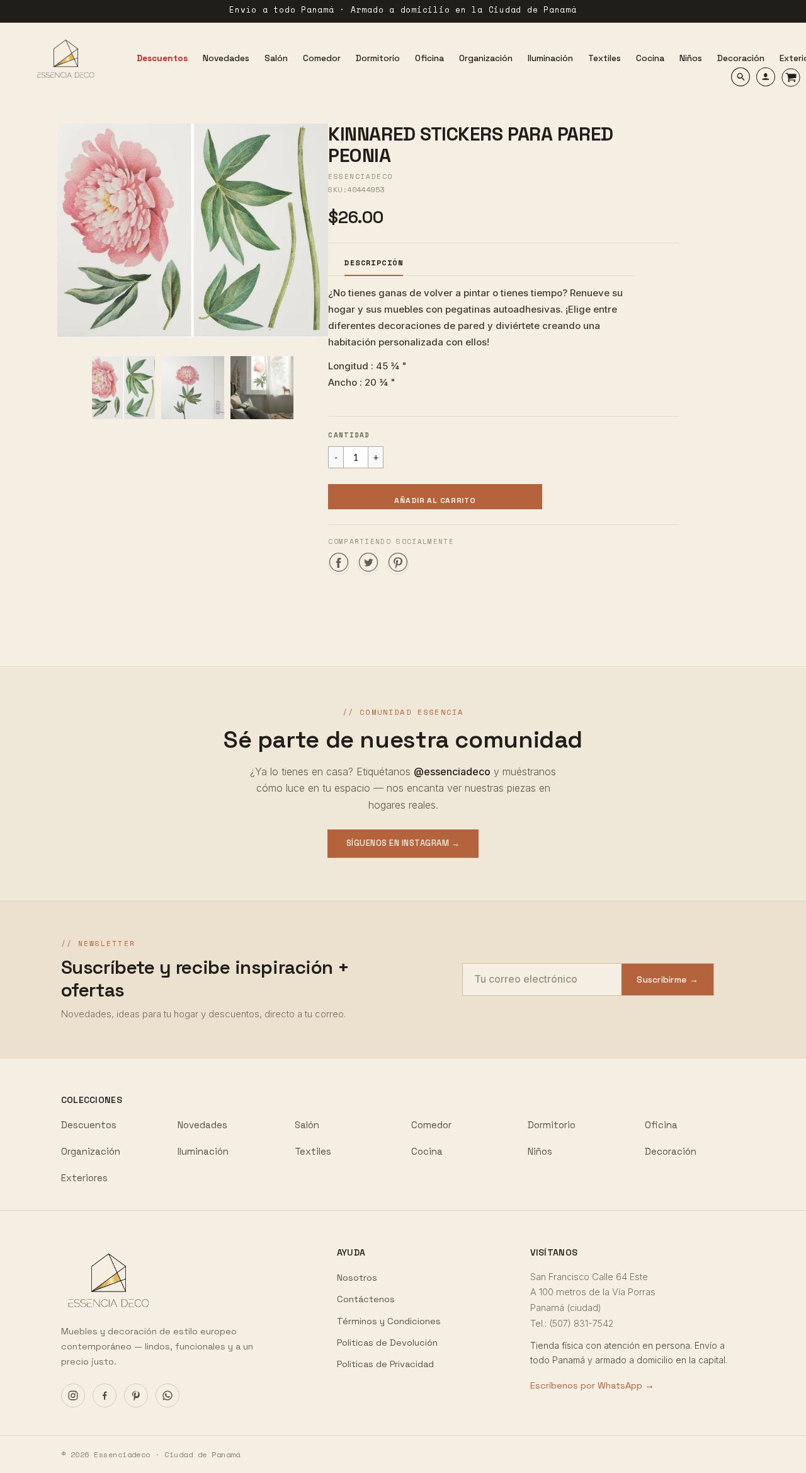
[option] (192, 230)
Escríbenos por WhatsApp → (592, 1385)
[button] (435, 496)
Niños (540, 1151)
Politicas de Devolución (387, 1342)
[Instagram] (73, 1395)
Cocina (427, 1151)
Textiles (313, 1151)
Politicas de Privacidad (385, 1364)
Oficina (661, 1125)
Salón (307, 1125)
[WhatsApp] (167, 1395)
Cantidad (349, 434)
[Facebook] (104, 1395)
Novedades (202, 1125)
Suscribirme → (667, 979)
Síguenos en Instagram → (403, 843)
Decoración (670, 1151)
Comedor (431, 1125)
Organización (90, 1151)
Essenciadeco (360, 176)
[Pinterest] (136, 1395)
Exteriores (84, 1178)
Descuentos (88, 1125)
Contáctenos (366, 1299)
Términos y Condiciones (389, 1321)
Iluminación (203, 1151)
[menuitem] (162, 58)
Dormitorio (552, 1125)
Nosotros (357, 1277)
